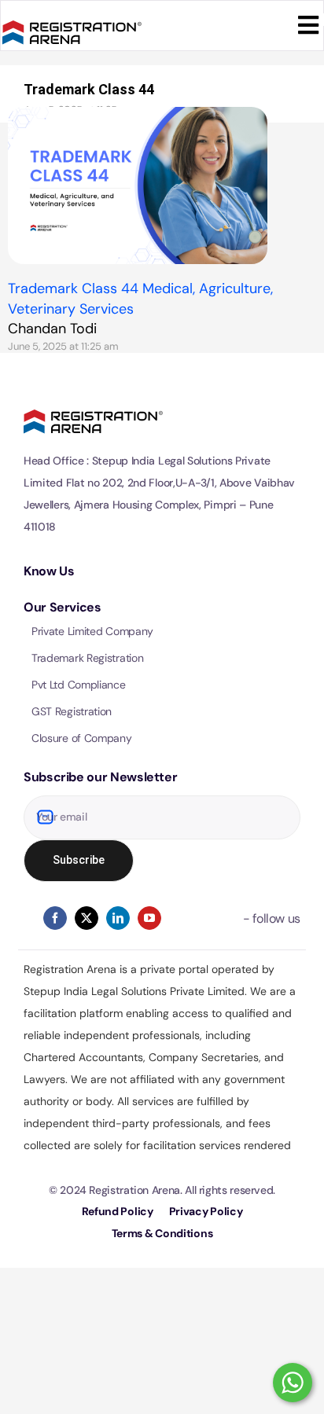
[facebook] (55, 918)
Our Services (62, 607)
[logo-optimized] (72, 18)
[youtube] (149, 918)
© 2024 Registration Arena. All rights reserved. (162, 1190)
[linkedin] (118, 918)
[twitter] (86, 918)
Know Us (49, 571)
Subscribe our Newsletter (100, 777)
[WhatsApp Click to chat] (292, 1382)
